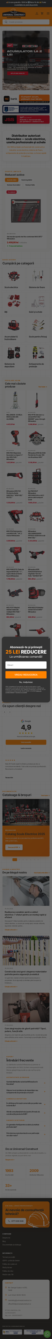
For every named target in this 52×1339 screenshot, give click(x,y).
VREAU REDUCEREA (26, 674)
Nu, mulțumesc (26, 682)
